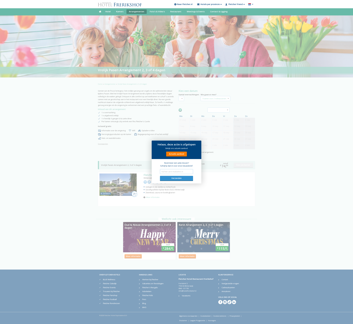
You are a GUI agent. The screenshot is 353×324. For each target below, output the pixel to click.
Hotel (108, 11)
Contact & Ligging (219, 11)
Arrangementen (136, 11)
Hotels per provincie (210, 4)
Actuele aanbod (176, 154)
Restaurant (175, 11)
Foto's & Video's (157, 11)
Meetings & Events (196, 11)
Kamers (119, 11)
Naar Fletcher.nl (184, 4)
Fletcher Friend (235, 4)
